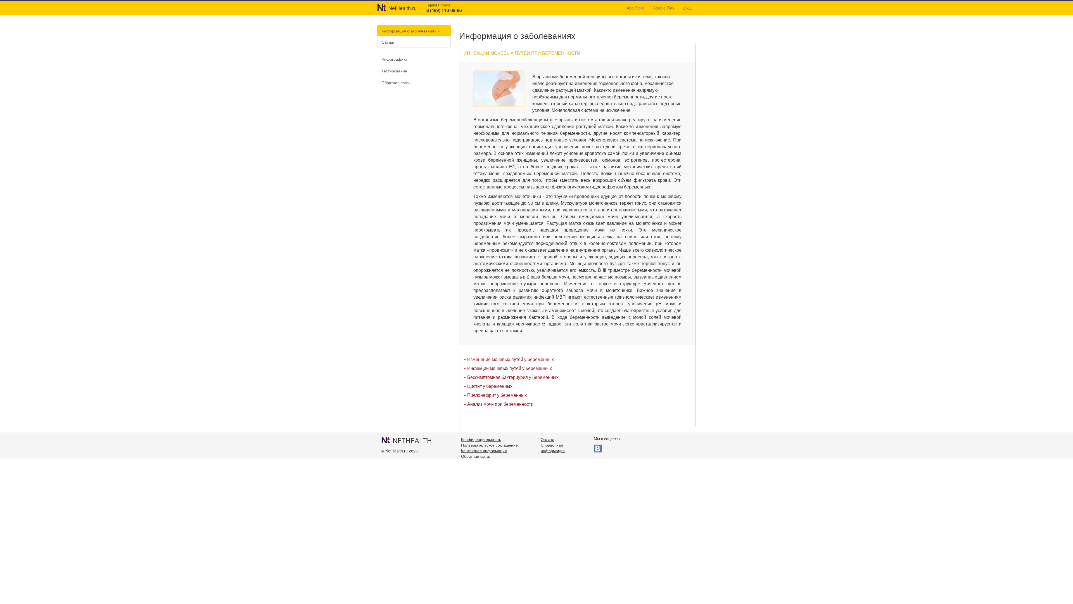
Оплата (547, 439)
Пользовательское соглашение (489, 445)
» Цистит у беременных (488, 386)
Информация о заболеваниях (409, 31)
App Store (635, 8)
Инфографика (394, 59)
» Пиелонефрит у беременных (495, 395)
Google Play (663, 8)
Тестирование (394, 71)
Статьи (388, 42)
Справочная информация (553, 447)
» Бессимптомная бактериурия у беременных (511, 377)
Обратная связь (395, 82)
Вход (687, 8)
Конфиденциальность (481, 439)
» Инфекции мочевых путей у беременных (508, 368)
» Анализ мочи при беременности (498, 404)
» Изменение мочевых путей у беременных (509, 359)
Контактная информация (484, 450)
